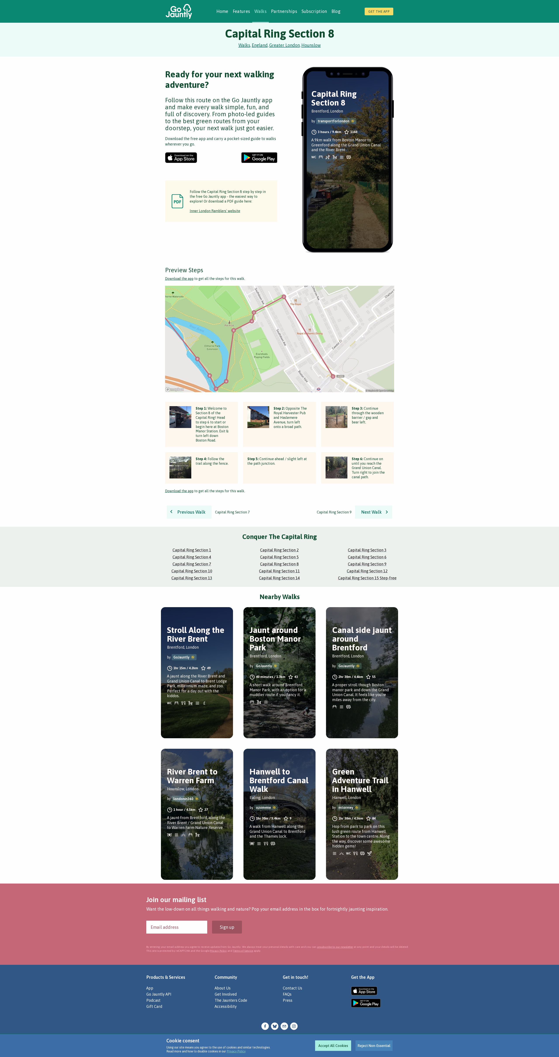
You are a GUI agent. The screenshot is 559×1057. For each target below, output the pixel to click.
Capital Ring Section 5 (279, 557)
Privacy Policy (236, 1051)
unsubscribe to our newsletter (335, 946)
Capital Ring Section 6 (367, 557)
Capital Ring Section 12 (367, 571)
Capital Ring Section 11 (279, 571)
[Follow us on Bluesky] (274, 1026)
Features (241, 11)
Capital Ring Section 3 (367, 550)
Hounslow (311, 45)
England (260, 45)
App (149, 988)
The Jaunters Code (231, 1000)
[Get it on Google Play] (259, 157)
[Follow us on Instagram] (294, 1026)
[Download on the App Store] (181, 157)
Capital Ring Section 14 (279, 578)
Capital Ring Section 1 (192, 550)
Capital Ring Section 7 (192, 564)
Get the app (379, 11)
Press (287, 1000)
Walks (260, 11)
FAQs (287, 994)
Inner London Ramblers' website (215, 211)
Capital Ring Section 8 (279, 564)
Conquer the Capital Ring (279, 536)
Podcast (153, 1000)
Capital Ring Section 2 (279, 550)
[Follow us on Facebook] (265, 1026)
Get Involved (226, 994)
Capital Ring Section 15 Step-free (367, 578)
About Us (223, 988)
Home (222, 11)
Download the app (179, 279)
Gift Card (154, 1006)
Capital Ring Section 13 (191, 578)
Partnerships (284, 11)
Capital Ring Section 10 (191, 571)
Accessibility (226, 1006)
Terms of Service (243, 950)
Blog (335, 11)
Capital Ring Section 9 (367, 564)
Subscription (314, 11)
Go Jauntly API (158, 994)
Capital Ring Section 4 (192, 557)
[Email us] (284, 1026)
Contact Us (292, 988)
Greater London (284, 45)
